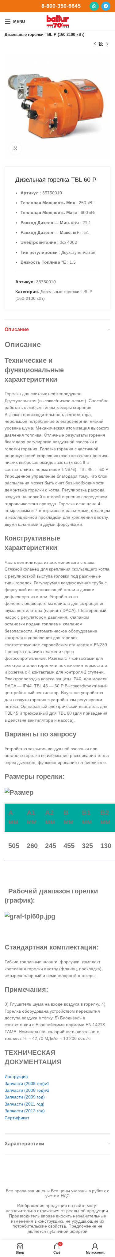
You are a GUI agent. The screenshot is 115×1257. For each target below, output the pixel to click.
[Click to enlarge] (15, 148)
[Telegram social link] (105, 6)
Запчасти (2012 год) (25, 1110)
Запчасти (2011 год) (24, 1104)
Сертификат (17, 1117)
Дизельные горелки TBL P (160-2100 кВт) (44, 34)
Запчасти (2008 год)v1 (27, 1083)
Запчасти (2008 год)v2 (27, 1090)
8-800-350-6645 (61, 6)
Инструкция (16, 1076)
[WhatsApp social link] (94, 6)
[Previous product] (95, 44)
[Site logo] (57, 21)
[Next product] (107, 44)
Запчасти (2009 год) (25, 1097)
